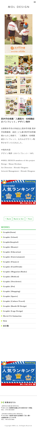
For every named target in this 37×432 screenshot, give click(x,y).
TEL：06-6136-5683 (7, 419)
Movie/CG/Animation (12, 316)
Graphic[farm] (9, 232)
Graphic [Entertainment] (14, 257)
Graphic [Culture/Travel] (14, 301)
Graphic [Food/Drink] (12, 267)
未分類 (6, 326)
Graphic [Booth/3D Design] (15, 306)
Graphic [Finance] (11, 262)
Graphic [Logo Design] (13, 311)
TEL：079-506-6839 (7, 410)
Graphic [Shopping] (11, 291)
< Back (8, 219)
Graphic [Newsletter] (12, 282)
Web (5, 321)
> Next (29, 219)
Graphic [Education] (12, 252)
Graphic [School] (10, 237)
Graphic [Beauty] (10, 247)
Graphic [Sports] (10, 296)
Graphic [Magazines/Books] (15, 272)
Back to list (19, 219)
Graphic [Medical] (11, 277)
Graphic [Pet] (9, 286)
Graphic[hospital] (10, 242)
